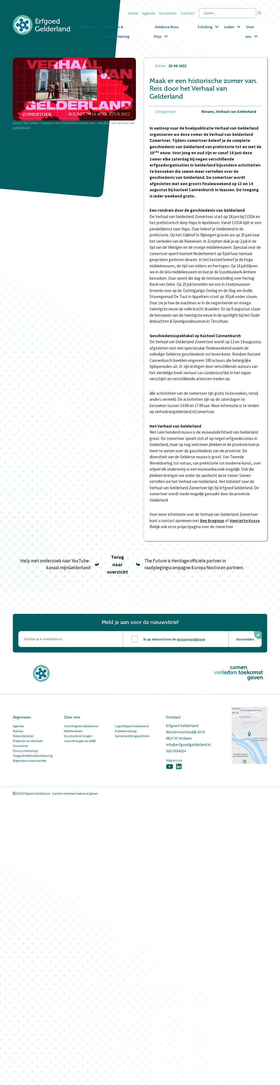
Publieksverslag (125, 731)
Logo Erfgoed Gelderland (132, 726)
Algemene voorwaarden (29, 760)
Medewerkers (73, 731)
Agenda (148, 13)
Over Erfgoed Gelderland (81, 726)
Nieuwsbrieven (23, 736)
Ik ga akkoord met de (174, 639)
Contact (188, 13)
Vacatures (168, 13)
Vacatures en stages (78, 736)
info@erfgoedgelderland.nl (188, 744)
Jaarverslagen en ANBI (80, 741)
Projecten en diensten (28, 741)
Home (133, 13)
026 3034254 (176, 750)
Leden (229, 26)
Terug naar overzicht (117, 564)
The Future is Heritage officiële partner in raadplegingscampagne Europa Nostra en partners (193, 564)
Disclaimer (20, 746)
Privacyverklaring (25, 751)
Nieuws (85, 26)
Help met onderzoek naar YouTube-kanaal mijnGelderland (55, 564)
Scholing (204, 26)
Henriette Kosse (244, 520)
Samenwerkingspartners (132, 736)
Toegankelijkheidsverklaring (32, 756)
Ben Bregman (212, 520)
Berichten (31, 123)
